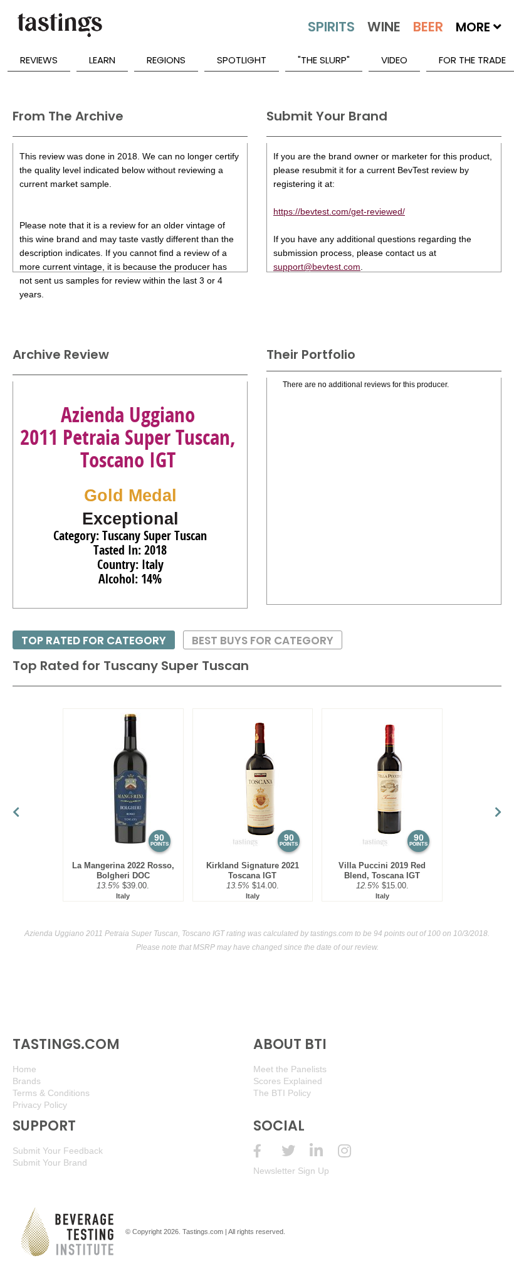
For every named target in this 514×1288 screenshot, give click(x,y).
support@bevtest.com (316, 267)
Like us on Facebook (267, 1151)
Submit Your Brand (50, 1163)
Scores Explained (287, 1081)
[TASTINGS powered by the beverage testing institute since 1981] (60, 31)
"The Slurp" (324, 60)
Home (24, 1069)
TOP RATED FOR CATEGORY (93, 640)
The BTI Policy (282, 1093)
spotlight (241, 60)
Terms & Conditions (51, 1093)
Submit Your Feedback (58, 1151)
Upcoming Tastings (352, 1151)
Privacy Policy (40, 1105)
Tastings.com (202, 1231)
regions (166, 60)
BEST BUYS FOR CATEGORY (262, 640)
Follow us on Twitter (295, 1151)
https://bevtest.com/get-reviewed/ (339, 211)
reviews (39, 60)
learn (102, 60)
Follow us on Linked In (324, 1151)
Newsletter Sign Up (291, 1171)
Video (394, 60)
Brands (27, 1081)
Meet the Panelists (290, 1069)
